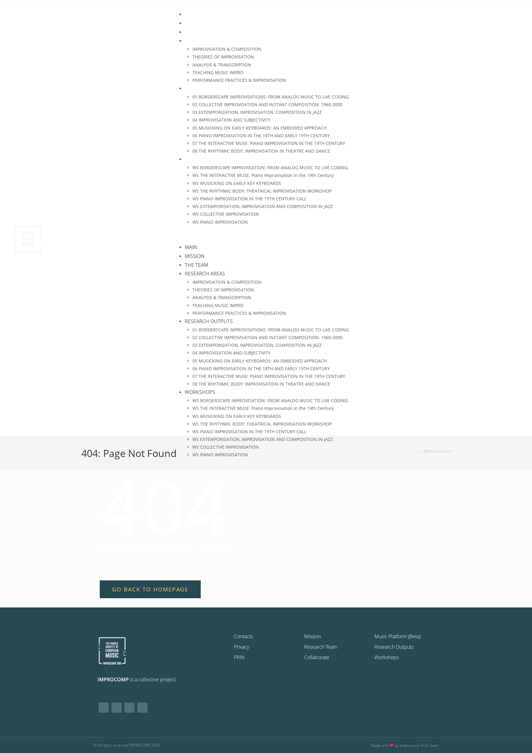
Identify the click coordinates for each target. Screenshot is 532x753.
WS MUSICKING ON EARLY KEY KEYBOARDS (236, 183)
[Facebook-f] (104, 708)
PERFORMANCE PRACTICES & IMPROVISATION (239, 80)
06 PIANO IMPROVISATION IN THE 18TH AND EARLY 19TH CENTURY (261, 135)
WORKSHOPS (200, 159)
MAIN (191, 14)
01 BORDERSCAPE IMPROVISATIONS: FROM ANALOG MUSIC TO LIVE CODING (270, 97)
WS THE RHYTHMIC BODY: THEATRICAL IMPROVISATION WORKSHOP (262, 191)
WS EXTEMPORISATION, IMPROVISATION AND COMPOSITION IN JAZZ (262, 206)
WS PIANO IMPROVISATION (220, 222)
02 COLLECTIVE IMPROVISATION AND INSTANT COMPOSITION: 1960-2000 (267, 104)
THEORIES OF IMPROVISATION (223, 57)
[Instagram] (116, 708)
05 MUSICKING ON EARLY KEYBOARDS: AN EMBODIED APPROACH (259, 128)
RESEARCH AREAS (205, 40)
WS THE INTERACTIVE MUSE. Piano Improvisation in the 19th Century (263, 175)
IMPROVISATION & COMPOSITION (226, 49)
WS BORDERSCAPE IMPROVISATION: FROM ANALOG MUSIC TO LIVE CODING (270, 167)
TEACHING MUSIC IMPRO (218, 72)
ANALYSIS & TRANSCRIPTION (221, 65)
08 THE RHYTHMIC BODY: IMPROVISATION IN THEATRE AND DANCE (261, 151)
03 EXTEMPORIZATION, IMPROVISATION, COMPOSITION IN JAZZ (257, 112)
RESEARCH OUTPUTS (209, 88)
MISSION (194, 23)
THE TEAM (196, 32)
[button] (351, 234)
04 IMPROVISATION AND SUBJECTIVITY (231, 120)
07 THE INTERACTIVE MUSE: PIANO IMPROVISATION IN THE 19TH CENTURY (268, 143)
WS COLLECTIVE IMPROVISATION (225, 214)
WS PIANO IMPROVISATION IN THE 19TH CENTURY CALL (249, 199)
